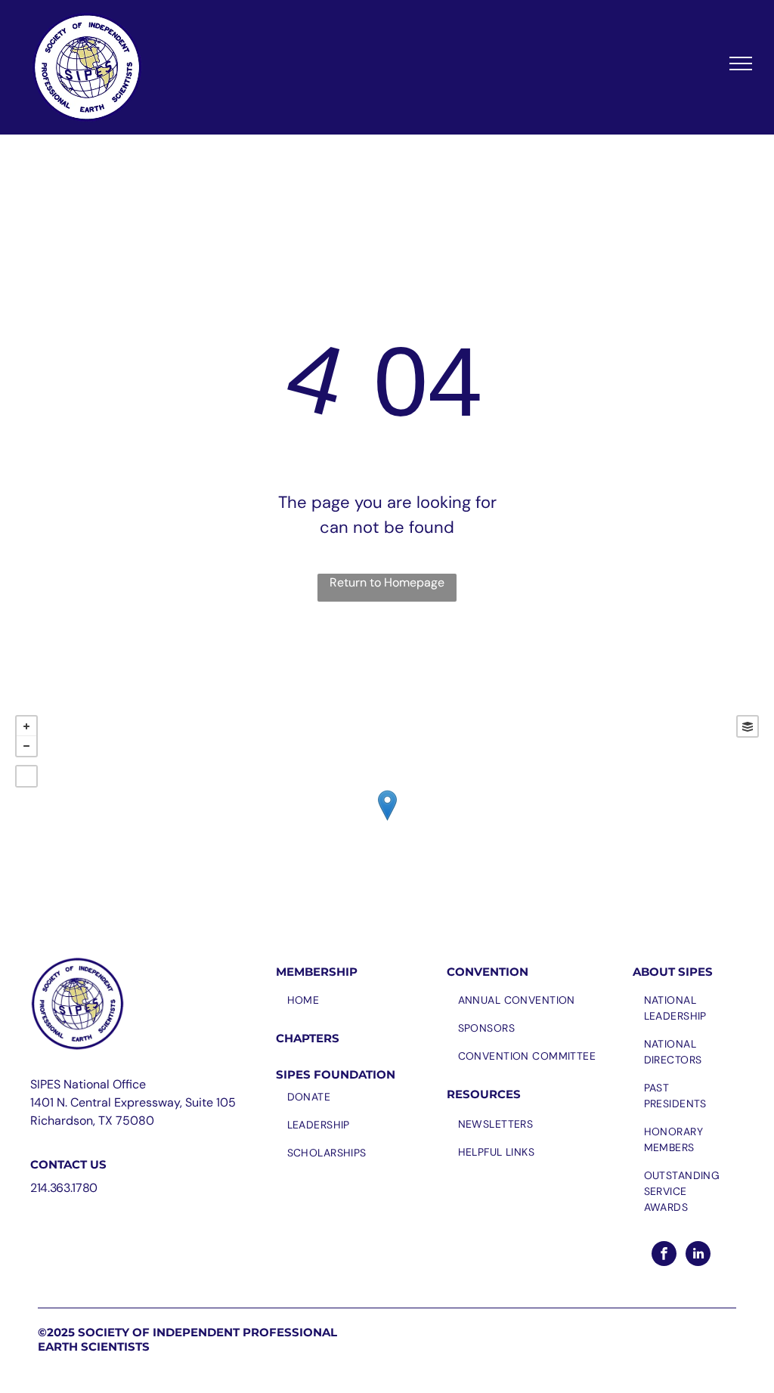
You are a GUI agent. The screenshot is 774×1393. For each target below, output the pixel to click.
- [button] (26, 746)
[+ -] (387, 820)
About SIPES (673, 971)
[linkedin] (698, 1255)
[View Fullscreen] (26, 776)
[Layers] (747, 726)
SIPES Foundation (335, 1074)
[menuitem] (357, 1000)
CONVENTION (487, 971)
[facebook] (664, 1255)
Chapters (307, 1038)
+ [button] (26, 726)
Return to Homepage (387, 582)
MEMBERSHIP (317, 971)
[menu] (740, 63)
